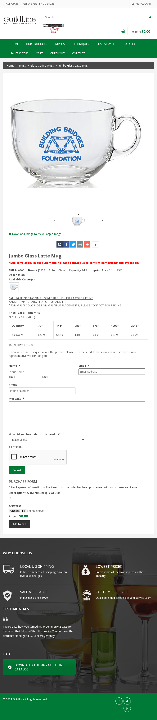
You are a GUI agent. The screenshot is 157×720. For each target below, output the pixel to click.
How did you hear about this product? (36, 434)
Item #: (33, 270)
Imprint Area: (100, 270)
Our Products (36, 44)
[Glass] (14, 287)
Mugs (22, 65)
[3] (87, 244)
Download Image (22, 234)
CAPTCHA (15, 447)
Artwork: (15, 506)
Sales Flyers (20, 53)
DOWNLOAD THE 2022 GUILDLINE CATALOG (39, 667)
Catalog (130, 44)
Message (17, 398)
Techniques (80, 44)
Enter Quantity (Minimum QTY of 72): (34, 493)
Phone (13, 384)
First (12, 376)
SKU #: (13, 270)
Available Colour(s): (22, 279)
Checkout (57, 53)
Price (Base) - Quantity (24, 312)
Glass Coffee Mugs (42, 65)
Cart (39, 53)
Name (14, 365)
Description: (17, 275)
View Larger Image (49, 234)
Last (45, 376)
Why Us (60, 44)
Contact (78, 53)
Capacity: (75, 270)
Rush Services (106, 44)
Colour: (53, 270)
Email (83, 365)
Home (15, 44)
